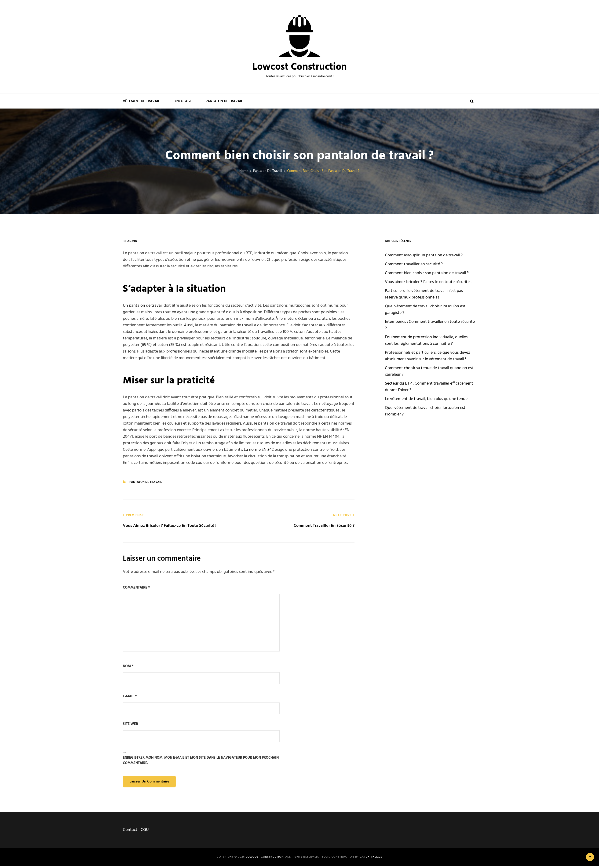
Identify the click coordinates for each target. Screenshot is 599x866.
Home (243, 171)
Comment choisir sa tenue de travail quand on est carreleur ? (429, 371)
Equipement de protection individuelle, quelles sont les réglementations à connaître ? (426, 340)
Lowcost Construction (299, 67)
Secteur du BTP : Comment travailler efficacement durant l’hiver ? (429, 386)
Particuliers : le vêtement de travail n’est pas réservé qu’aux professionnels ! (424, 294)
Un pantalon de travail (143, 305)
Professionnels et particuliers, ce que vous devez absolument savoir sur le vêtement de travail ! (427, 356)
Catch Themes (371, 857)
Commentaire (136, 587)
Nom (128, 666)
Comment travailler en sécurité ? (414, 264)
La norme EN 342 (259, 449)
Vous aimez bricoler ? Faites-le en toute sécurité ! (428, 282)
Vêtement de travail (141, 101)
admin (132, 241)
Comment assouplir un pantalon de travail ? (424, 255)
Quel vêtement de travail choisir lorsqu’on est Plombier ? (425, 411)
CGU (145, 829)
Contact (130, 829)
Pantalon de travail (224, 101)
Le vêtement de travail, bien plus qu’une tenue (426, 399)
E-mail (130, 696)
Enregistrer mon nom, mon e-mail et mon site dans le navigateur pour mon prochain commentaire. (201, 760)
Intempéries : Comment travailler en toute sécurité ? (430, 325)
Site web (130, 724)
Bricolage (183, 101)
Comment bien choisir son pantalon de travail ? (427, 273)
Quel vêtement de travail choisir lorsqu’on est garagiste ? (425, 309)
